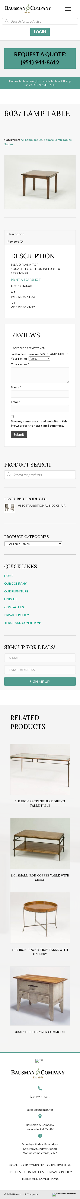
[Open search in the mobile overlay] (40, 21)
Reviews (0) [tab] (15, 241)
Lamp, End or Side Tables (44, 81)
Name (16, 387)
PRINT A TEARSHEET (26, 279)
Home (13, 81)
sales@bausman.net (40, 1109)
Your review (20, 364)
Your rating (20, 358)
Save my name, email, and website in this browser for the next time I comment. (39, 423)
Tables (23, 81)
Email (15, 402)
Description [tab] (15, 234)
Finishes (10, 599)
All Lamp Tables (31, 140)
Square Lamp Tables (58, 140)
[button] (68, 9)
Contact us (14, 607)
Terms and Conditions (23, 623)
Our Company (15, 583)
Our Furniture (16, 591)
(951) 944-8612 (40, 1096)
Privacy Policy (16, 615)
